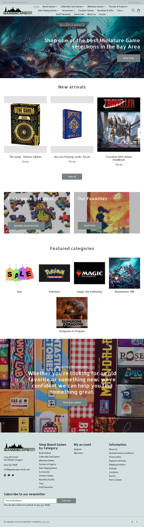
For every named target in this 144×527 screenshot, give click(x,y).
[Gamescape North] (17, 10)
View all (72, 176)
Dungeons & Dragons (72, 331)
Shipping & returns (117, 464)
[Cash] (137, 521)
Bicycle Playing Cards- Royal (72, 156)
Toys (41, 483)
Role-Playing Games (48, 468)
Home (36, 6)
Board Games (45, 453)
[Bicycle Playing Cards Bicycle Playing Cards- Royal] (72, 124)
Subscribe (66, 500)
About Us (113, 449)
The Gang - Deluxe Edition (25, 156)
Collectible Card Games (49, 457)
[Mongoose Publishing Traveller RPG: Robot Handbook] (118, 124)
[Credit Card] (132, 521)
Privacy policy (115, 457)
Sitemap (112, 468)
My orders (78, 453)
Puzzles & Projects (47, 464)
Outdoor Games (86, 10)
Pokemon (54, 291)
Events (102, 14)
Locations (113, 472)
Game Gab (79, 14)
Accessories (44, 472)
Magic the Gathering (89, 291)
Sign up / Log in (134, 2)
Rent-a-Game (115, 480)
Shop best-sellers (72, 402)
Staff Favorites (63, 14)
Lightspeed (45, 522)
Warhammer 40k (125, 291)
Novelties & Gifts (105, 10)
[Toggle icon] (133, 10)
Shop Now (128, 58)
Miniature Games (46, 460)
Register (78, 449)
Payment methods (117, 461)
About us (91, 14)
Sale (19, 291)
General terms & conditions (121, 453)
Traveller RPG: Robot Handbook (119, 158)
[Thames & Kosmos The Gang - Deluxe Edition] (25, 124)
